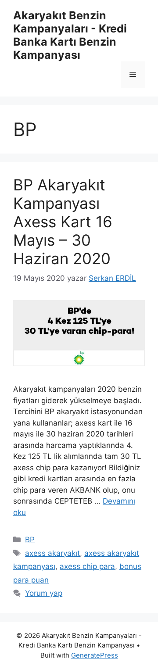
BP (30, 539)
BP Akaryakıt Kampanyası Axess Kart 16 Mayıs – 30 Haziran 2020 (62, 221)
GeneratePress (94, 655)
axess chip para (87, 566)
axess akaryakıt (52, 553)
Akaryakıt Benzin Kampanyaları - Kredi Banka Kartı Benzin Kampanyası (70, 35)
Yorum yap (43, 593)
